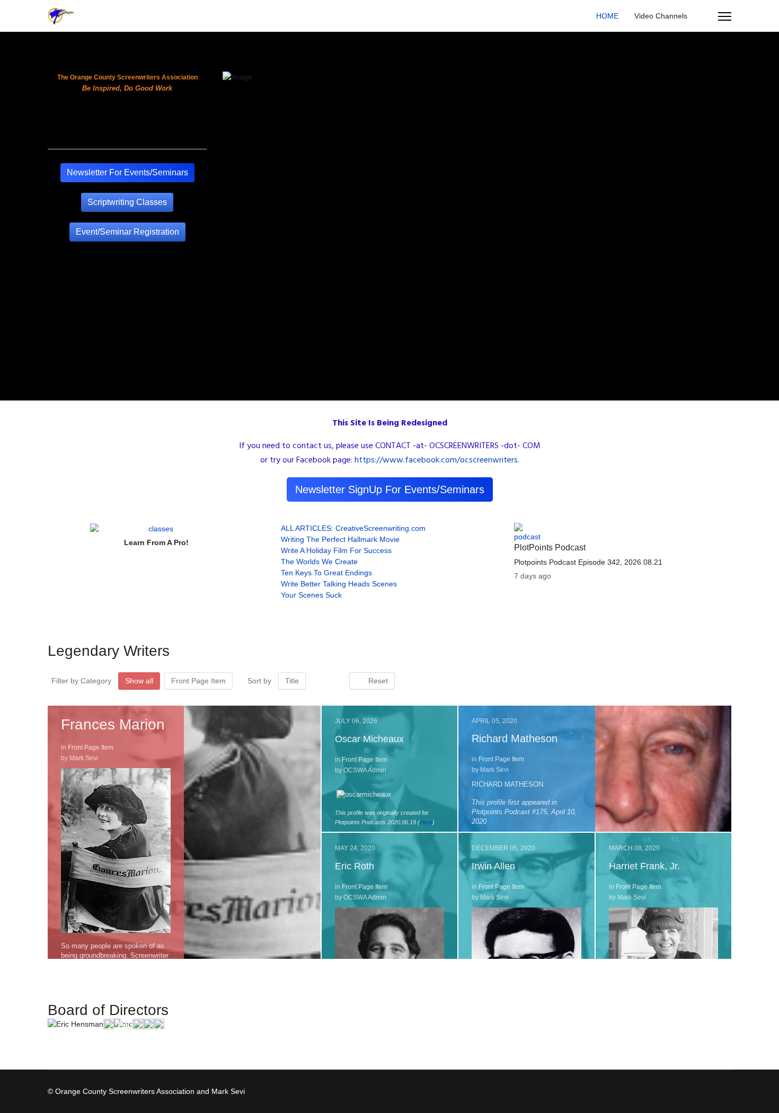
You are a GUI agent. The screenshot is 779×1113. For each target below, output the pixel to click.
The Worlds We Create (319, 561)
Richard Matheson (514, 738)
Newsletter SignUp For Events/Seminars (389, 489)
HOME (607, 16)
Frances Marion (113, 724)
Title (292, 680)
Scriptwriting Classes (127, 202)
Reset (375, 680)
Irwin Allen (493, 866)
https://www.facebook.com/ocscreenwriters (436, 460)
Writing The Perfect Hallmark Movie (340, 539)
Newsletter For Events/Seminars (127, 172)
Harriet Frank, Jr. (644, 866)
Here (426, 822)
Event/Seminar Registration (127, 231)
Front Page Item (198, 680)
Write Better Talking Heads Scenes (339, 584)
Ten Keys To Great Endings (326, 572)
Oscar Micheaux (369, 739)
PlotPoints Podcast (550, 547)
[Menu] (724, 16)
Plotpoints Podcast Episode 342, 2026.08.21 (588, 562)
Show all (139, 680)
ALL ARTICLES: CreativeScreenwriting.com (353, 528)
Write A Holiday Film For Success (336, 550)
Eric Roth (354, 866)
